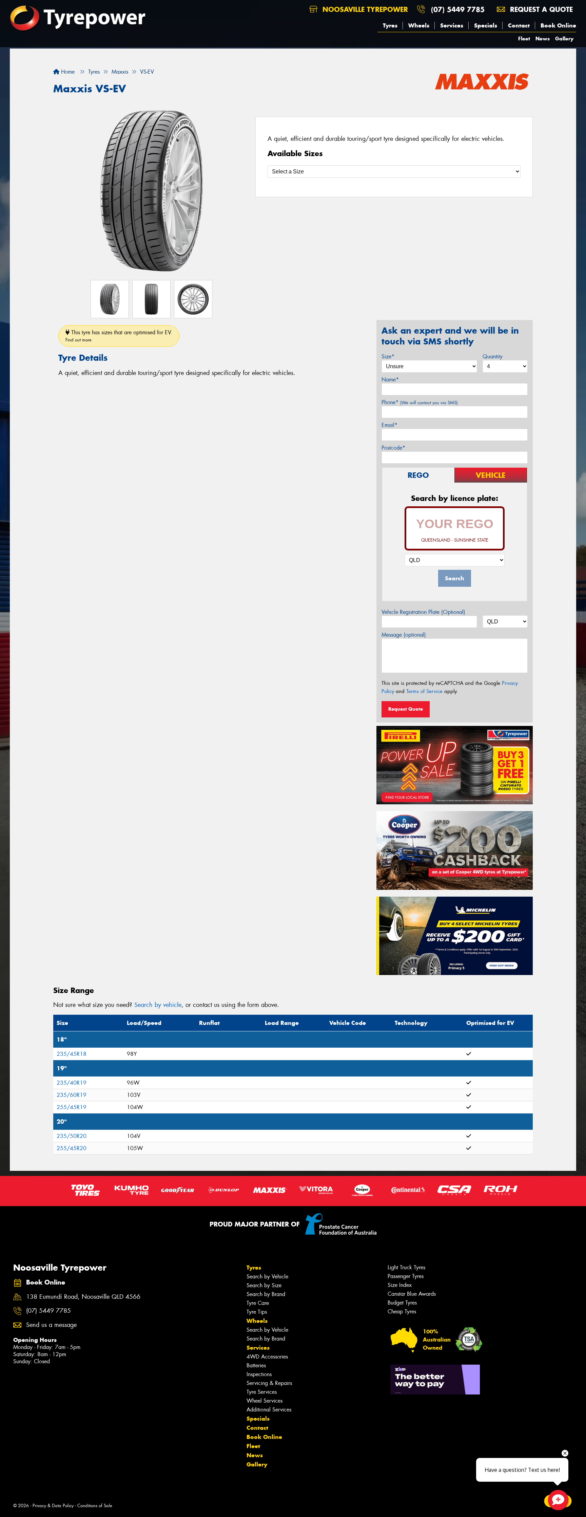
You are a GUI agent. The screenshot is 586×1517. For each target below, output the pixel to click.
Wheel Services (264, 1400)
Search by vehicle (157, 1005)
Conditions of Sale (94, 1506)
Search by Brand (266, 1294)
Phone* (420, 402)
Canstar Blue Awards (412, 1293)
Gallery (564, 38)
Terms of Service (424, 691)
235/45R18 (71, 1053)
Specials (485, 25)
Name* (390, 379)
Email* (389, 425)
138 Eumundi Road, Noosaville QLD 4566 (83, 1297)
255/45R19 (71, 1107)
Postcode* (393, 447)
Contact (519, 25)
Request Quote (405, 709)
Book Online (558, 25)
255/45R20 (71, 1148)
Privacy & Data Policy (53, 1506)
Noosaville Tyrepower (364, 9)
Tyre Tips (257, 1311)
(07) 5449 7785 (458, 9)
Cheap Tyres (402, 1311)
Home (67, 71)
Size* (388, 356)
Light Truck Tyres (406, 1267)
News (542, 38)
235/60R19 (71, 1095)
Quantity (493, 356)
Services (451, 25)
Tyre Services (262, 1392)
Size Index (400, 1285)
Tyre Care (258, 1303)
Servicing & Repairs (269, 1383)
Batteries (256, 1365)
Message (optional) (404, 634)
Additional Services (269, 1409)
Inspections (259, 1374)
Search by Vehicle (267, 1276)
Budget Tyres (402, 1302)
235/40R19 (71, 1082)
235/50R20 (71, 1136)
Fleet (524, 38)
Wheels (418, 25)
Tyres (390, 25)
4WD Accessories (267, 1356)
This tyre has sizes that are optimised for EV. (118, 336)
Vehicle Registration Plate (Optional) (423, 612)
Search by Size (264, 1285)
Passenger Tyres (406, 1276)
